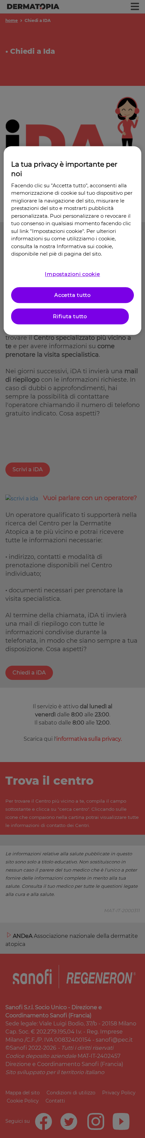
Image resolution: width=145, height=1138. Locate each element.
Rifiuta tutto (70, 316)
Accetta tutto (72, 295)
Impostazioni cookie (72, 274)
